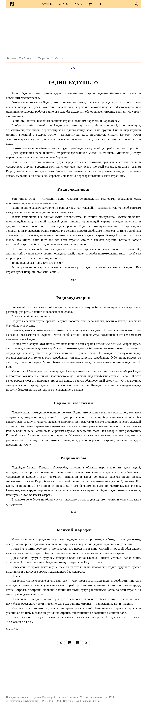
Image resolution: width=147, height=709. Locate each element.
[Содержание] (77, 643)
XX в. (78, 3)
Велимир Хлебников (19, 58)
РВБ (12, 3)
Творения (43, 58)
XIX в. (64, 3)
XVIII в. (47, 3)
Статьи (59, 58)
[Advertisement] (73, 31)
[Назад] (61, 643)
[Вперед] (86, 643)
